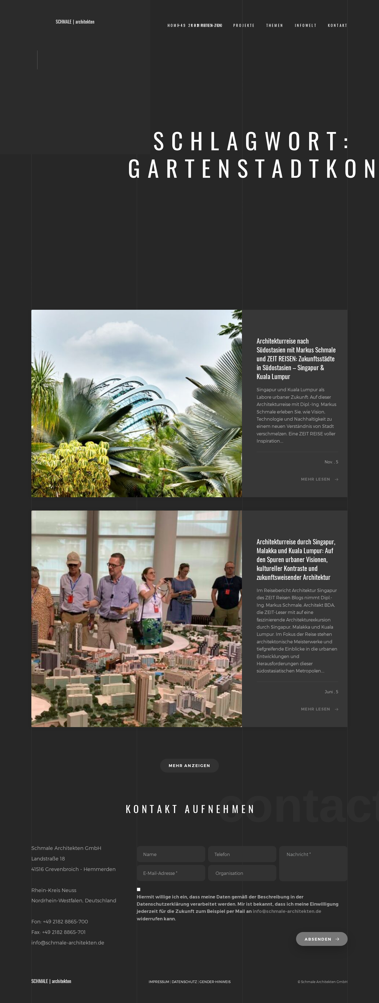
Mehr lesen (315, 479)
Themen (275, 25)
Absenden (319, 939)
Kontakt (338, 25)
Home (174, 25)
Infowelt (306, 25)
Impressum (159, 982)
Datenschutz (184, 982)
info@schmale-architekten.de (287, 911)
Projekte (244, 25)
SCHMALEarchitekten (75, 22)
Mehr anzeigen (189, 765)
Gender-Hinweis (215, 982)
